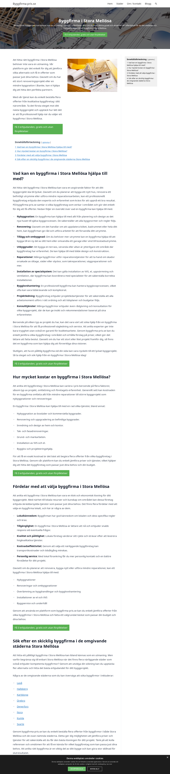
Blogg (148, 3)
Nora (20, 712)
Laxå (19, 683)
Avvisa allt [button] (94, 769)
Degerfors (22, 706)
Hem (110, 3)
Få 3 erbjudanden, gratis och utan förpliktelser (85, 34)
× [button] (167, 757)
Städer (119, 3)
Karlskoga (22, 694)
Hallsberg (22, 688)
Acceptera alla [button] (77, 769)
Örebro (21, 700)
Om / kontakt (134, 3)
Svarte (20, 724)
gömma (45, 142)
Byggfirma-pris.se (24, 4)
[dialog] (85, 764)
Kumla (20, 718)
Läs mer (109, 764)
